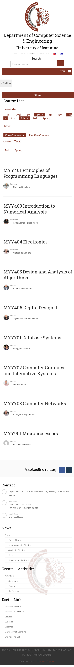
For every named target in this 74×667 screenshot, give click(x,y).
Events (11, 585)
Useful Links (44, 53)
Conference (13, 590)
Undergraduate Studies (19, 544)
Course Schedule (13, 606)
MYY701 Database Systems (32, 338)
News (7, 534)
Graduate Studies (16, 549)
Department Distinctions (20, 560)
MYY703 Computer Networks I (36, 403)
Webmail (9, 626)
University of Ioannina (15, 631)
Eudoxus (9, 621)
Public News (14, 539)
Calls (10, 554)
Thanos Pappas (45, 661)
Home (14, 53)
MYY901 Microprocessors (30, 433)
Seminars (13, 580)
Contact (32, 53)
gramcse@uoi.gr (16, 516)
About (23, 53)
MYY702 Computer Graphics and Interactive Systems (33, 370)
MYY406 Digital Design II (30, 308)
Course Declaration (14, 611)
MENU (5, 83)
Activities (9, 575)
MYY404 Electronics (25, 242)
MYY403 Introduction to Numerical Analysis (29, 209)
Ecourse (8, 616)
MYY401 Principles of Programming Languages (30, 173)
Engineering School (14, 636)
